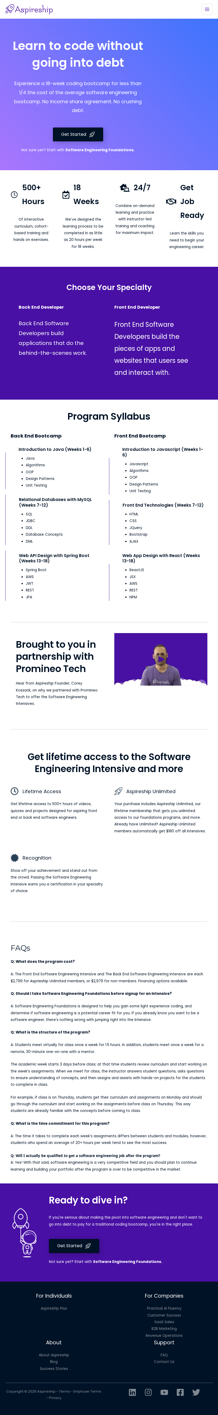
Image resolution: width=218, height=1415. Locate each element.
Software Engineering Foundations (127, 1261)
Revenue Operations (164, 1335)
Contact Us (164, 1361)
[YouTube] (164, 1392)
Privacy (55, 1398)
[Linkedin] (132, 1392)
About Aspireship (54, 1355)
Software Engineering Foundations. (100, 150)
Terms (64, 1391)
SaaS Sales (164, 1322)
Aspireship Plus (54, 1308)
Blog (54, 1361)
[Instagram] (148, 1392)
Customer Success (164, 1315)
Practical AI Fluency (164, 1308)
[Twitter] (196, 1392)
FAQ (164, 1355)
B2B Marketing (164, 1328)
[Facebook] (180, 1392)
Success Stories (54, 1368)
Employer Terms (87, 1391)
